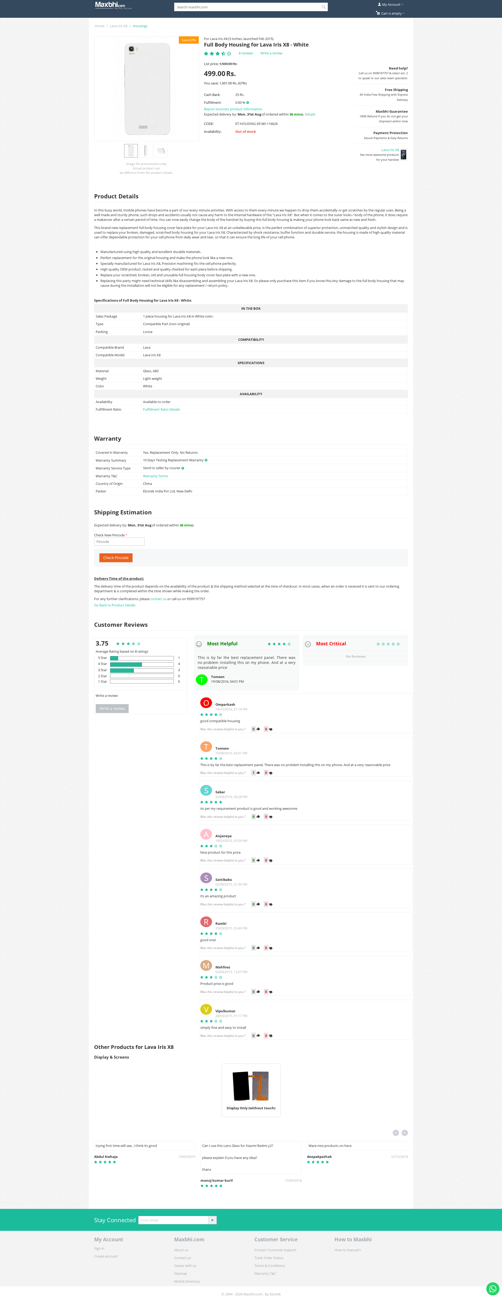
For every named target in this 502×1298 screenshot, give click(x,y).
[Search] (324, 7)
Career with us (185, 1265)
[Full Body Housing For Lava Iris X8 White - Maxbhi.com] (146, 89)
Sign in (99, 1248)
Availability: (212, 131)
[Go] (212, 1220)
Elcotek (275, 1294)
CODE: (209, 123)
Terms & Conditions (269, 1265)
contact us (158, 598)
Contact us (182, 1257)
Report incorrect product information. (233, 109)
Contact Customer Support (275, 1250)
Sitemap (180, 1273)
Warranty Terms (155, 476)
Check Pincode (116, 557)
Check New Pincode (109, 535)
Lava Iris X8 (118, 26)
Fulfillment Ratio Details (161, 409)
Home (99, 26)
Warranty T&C (265, 1273)
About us (181, 1250)
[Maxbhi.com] (113, 5)
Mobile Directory (187, 1281)
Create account (106, 1256)
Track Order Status (268, 1257)
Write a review (271, 53)
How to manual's (347, 1250)
